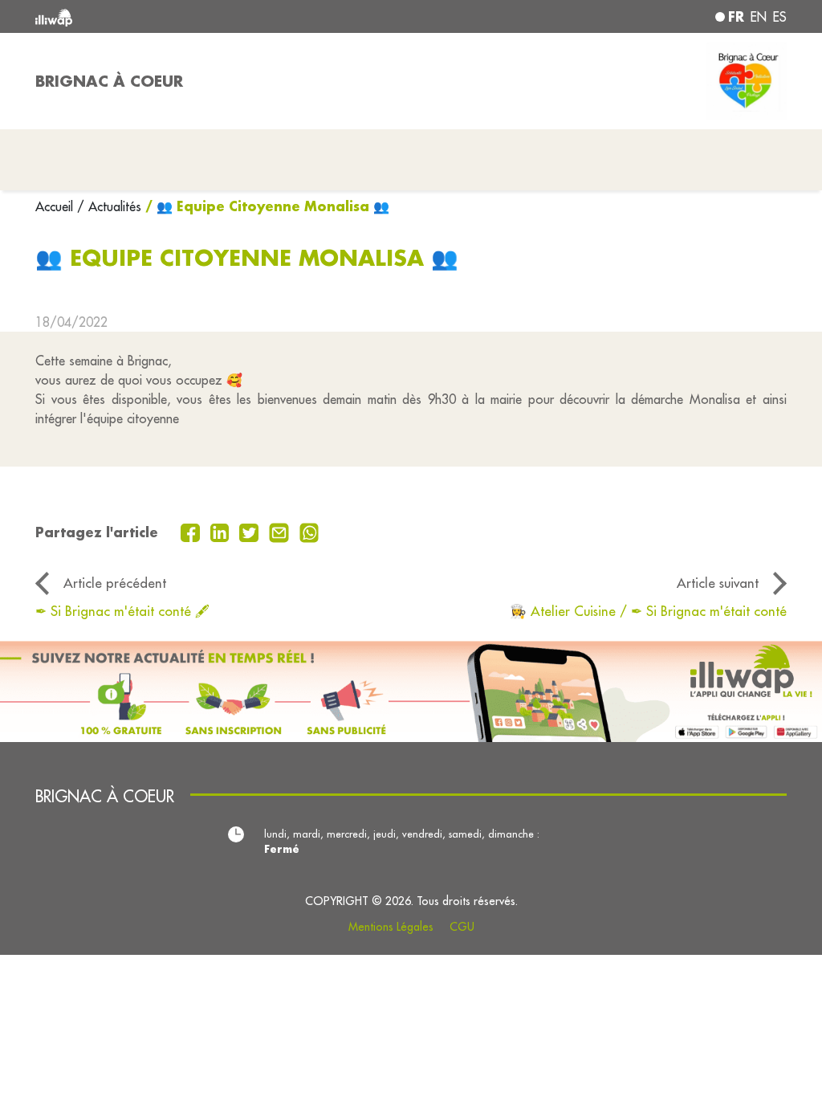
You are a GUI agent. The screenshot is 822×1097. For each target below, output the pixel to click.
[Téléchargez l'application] (411, 692)
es (780, 17)
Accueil (56, 206)
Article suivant (718, 582)
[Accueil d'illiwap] (186, 16)
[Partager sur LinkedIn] (222, 531)
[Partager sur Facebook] (192, 531)
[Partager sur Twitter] (251, 531)
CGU (462, 927)
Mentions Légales (390, 927)
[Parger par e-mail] (281, 531)
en (759, 17)
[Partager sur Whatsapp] (309, 531)
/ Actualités (109, 206)
